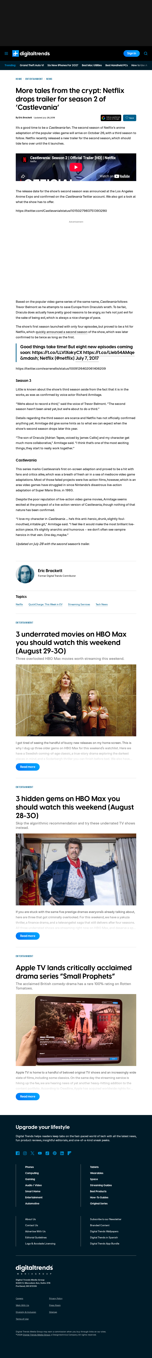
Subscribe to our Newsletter (105, 1219)
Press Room (55, 1305)
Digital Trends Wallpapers (104, 1231)
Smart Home (32, 1191)
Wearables (96, 1173)
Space (94, 1179)
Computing (32, 1173)
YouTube (40, 1153)
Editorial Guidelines (36, 1237)
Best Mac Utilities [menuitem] (92, 65)
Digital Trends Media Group (36, 1334)
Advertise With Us (35, 1231)
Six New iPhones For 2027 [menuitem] (62, 65)
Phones (29, 1167)
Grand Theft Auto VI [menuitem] (32, 65)
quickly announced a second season (61, 332)
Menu (6, 53)
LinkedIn (62, 1153)
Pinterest (55, 1153)
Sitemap (53, 1312)
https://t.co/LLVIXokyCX (57, 353)
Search (145, 53)
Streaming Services (79, 604)
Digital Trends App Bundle (104, 1243)
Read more (27, 767)
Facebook (17, 1153)
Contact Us (31, 1225)
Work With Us (22, 1305)
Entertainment (33, 1197)
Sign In (131, 53)
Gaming (30, 1179)
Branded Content (100, 1225)
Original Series (99, 1204)
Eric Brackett (25, 117)
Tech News (102, 604)
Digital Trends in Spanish (104, 1237)
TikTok (47, 1153)
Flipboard (69, 1153)
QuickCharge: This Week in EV (45, 604)
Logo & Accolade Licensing (40, 1243)
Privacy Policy (55, 1298)
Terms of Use (22, 1318)
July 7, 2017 (87, 358)
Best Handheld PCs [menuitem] (116, 65)
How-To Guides (99, 1197)
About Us (30, 1219)
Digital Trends (24, 58)
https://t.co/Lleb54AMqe (109, 353)
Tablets (94, 1167)
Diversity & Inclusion (26, 1312)
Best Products (98, 1191)
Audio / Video (33, 1185)
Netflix (19, 604)
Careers (19, 1298)
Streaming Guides (101, 1185)
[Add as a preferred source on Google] (111, 118)
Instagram (25, 1153)
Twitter (32, 1153)
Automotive (32, 1204)
